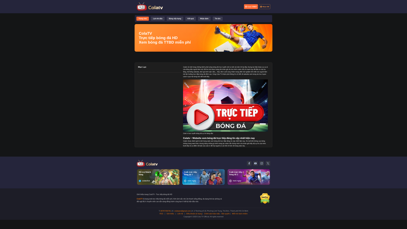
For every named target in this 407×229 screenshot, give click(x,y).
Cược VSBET (252, 7)
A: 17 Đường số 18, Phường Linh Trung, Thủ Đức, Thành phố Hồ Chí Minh (220, 211)
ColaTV (140, 199)
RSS (161, 214)
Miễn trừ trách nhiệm (239, 214)
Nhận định (204, 19)
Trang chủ (143, 19)
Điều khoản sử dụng (194, 214)
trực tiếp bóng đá (199, 74)
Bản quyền (226, 214)
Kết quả (190, 19)
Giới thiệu (170, 214)
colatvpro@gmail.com (182, 211)
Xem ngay (191, 181)
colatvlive (146, 181)
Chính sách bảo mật (211, 214)
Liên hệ (180, 214)
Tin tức (218, 19)
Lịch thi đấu (157, 19)
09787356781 (165, 211)
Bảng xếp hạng (175, 19)
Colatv (185, 67)
